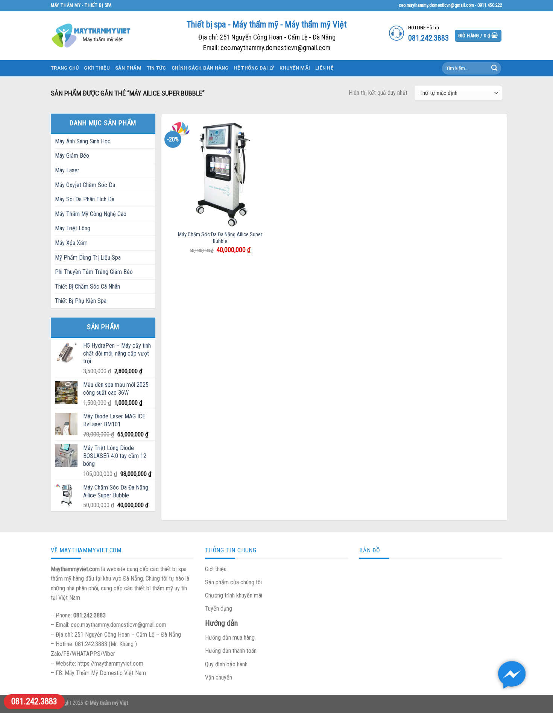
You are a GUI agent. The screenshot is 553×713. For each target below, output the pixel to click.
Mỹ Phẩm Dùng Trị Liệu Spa (88, 257)
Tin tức (156, 68)
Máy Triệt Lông (72, 228)
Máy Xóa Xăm (71, 242)
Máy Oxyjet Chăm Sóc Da (85, 185)
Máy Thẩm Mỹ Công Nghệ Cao (90, 213)
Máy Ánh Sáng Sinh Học (83, 141)
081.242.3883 (34, 701)
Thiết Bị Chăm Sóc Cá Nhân (87, 286)
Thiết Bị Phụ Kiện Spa (80, 300)
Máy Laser (67, 170)
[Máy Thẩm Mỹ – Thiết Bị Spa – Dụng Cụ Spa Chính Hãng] (92, 35)
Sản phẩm (128, 68)
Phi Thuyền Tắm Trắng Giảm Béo (94, 271)
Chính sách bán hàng (200, 68)
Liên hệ (324, 68)
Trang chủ (65, 68)
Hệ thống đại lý (254, 68)
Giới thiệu (97, 68)
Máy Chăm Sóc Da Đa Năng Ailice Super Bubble (220, 238)
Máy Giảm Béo (72, 155)
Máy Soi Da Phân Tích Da (84, 199)
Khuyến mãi (295, 68)
